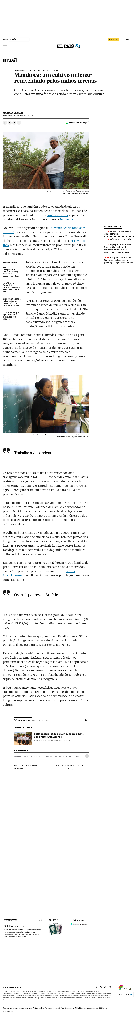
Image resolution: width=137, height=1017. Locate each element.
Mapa (62, 1008)
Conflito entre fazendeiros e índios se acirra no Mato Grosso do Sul (12, 287)
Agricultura (59, 756)
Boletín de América (14, 926)
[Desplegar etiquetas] (87, 756)
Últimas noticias (112, 226)
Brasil (10, 60)
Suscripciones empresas (89, 1008)
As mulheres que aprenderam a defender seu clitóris (11, 316)
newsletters (10, 920)
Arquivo (53, 920)
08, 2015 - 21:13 (24, 116)
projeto (31, 309)
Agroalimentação (73, 756)
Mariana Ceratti (13, 113)
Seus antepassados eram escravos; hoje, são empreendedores (11, 272)
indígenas (66, 219)
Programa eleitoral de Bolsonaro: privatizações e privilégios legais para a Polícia (118, 260)
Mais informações (21, 769)
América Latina (57, 215)
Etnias (26, 756)
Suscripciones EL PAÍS (73, 1008)
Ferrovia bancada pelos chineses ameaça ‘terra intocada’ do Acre (12, 302)
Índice (104, 1008)
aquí (73, 769)
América (49, 756)
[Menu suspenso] (5, 46)
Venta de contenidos (17, 1008)
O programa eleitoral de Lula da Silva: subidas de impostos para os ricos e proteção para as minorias (118, 248)
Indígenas (18, 756)
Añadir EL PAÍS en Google (78, 123)
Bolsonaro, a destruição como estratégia (118, 232)
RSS (100, 1008)
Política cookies (38, 1008)
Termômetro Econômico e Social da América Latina (36, 70)
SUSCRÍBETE (113, 39)
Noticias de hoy (8, 1011)
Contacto (6, 1008)
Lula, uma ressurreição (121, 239)
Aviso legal (28, 1008)
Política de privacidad (52, 1008)
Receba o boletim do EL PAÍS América (33, 720)
